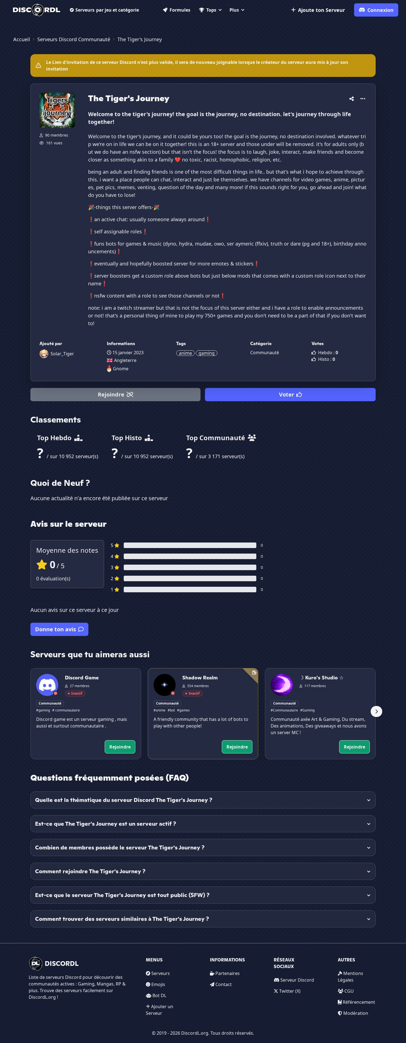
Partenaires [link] (227, 973)
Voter (286, 394)
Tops (211, 10)
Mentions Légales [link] (350, 976)
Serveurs (107, 10)
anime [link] (185, 353)
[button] (351, 98)
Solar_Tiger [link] (62, 354)
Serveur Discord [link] (297, 980)
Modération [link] (355, 1013)
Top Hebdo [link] (55, 437)
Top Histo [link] (128, 437)
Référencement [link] (359, 1002)
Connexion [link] (380, 10)
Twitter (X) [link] (289, 991)
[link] (36, 10)
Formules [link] (180, 10)
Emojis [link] (158, 984)
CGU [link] (349, 991)
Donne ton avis (55, 629)
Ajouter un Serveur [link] (159, 1009)
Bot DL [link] (159, 995)
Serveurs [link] (160, 973)
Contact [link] (223, 984)
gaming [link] (207, 353)
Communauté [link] (264, 353)
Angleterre (125, 360)
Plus (234, 10)
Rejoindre (111, 394)
